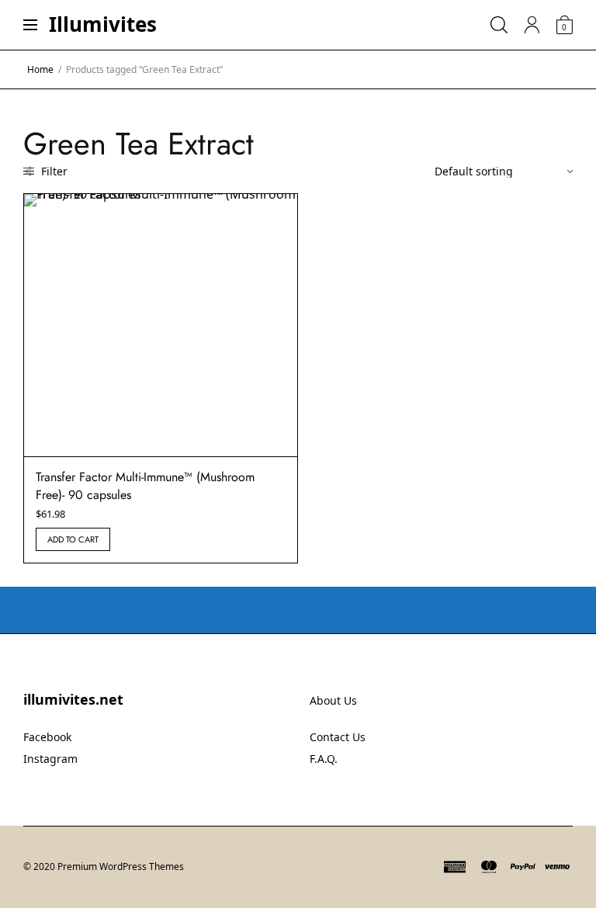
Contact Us (338, 737)
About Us (333, 700)
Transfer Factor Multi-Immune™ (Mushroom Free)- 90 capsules (145, 485)
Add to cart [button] (73, 539)
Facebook (47, 737)
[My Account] (532, 25)
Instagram (50, 758)
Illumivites (103, 24)
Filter (53, 171)
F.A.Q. (324, 758)
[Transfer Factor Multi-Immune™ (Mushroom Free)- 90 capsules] (160, 325)
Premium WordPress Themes (120, 866)
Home (40, 69)
